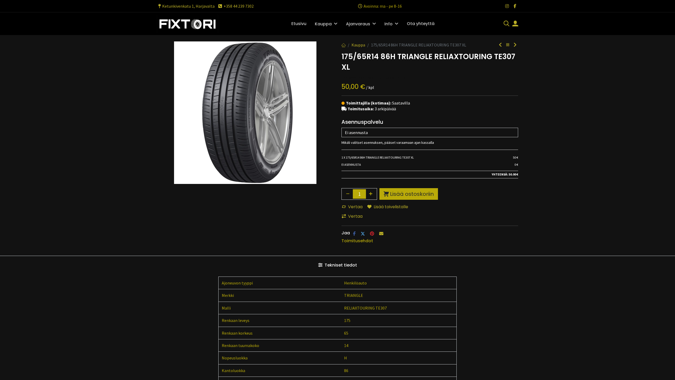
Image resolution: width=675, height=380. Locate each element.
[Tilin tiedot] (515, 24)
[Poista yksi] (348, 194)
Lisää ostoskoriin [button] (412, 194)
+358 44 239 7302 (239, 6)
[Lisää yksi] (371, 194)
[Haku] (506, 24)
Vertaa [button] (355, 207)
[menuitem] (299, 24)
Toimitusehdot (357, 241)
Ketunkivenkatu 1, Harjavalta (188, 6)
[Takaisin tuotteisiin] (508, 45)
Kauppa (358, 45)
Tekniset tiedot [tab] (340, 265)
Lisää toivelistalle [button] (391, 207)
